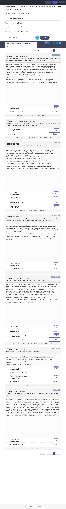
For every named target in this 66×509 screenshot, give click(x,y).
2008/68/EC (28, 385)
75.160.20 (34, 137)
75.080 (33, 115)
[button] (47, 42)
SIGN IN (62, 2)
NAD (50, 115)
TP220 (38, 115)
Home (26, 506)
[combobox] (33, 43)
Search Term (13, 37)
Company (32, 506)
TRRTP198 (44, 115)
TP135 (40, 137)
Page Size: (36, 50)
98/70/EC (30, 343)
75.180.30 (37, 272)
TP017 (43, 272)
